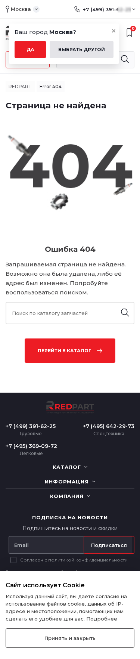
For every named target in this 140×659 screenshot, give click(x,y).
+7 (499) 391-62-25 (107, 9)
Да (30, 49)
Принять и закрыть (70, 638)
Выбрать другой (81, 49)
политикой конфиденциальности (88, 560)
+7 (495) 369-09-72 (31, 446)
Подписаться (109, 545)
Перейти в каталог (64, 350)
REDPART (20, 86)
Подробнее (101, 619)
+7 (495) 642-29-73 (108, 426)
